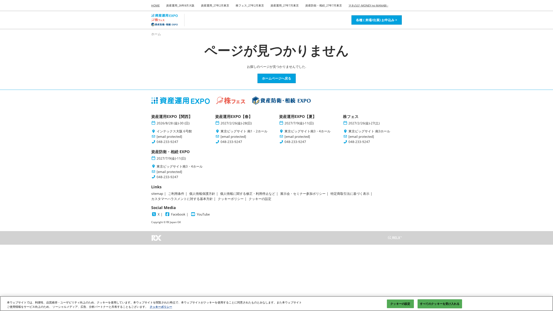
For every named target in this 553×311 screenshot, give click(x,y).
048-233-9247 (167, 142)
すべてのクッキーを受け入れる (440, 304)
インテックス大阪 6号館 (174, 131)
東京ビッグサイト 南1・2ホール (244, 131)
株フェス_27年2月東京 (250, 5)
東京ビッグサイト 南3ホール (369, 131)
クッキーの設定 (400, 304)
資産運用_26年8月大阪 (180, 5)
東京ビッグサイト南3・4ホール (307, 131)
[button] (376, 20)
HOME (155, 5)
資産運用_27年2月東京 (215, 5)
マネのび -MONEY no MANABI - (368, 5)
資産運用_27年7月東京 (284, 5)
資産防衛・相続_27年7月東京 (323, 5)
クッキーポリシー (161, 306)
